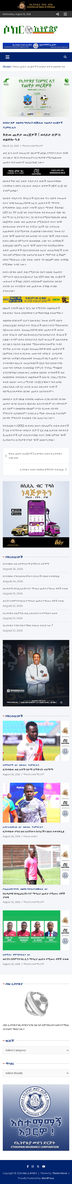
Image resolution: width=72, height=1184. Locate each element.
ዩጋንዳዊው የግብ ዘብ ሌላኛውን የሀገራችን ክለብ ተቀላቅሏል (31, 576)
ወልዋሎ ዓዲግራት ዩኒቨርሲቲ (29, 122)
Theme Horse (59, 1173)
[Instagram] (32, 1166)
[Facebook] (27, 1166)
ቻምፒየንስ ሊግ (19, 954)
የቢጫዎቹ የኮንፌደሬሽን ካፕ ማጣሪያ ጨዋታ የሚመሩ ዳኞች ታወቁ (35, 588)
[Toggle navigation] (7, 57)
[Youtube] (44, 1166)
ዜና (16, 765)
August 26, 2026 (11, 774)
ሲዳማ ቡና (7, 954)
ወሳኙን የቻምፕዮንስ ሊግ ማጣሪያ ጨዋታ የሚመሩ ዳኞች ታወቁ (33, 601)
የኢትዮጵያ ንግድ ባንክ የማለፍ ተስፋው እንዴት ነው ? (28, 625)
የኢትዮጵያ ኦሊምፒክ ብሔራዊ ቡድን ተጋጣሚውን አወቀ (30, 613)
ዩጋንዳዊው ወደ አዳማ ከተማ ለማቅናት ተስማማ (26, 563)
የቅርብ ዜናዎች (14, 716)
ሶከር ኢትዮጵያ (30, 1173)
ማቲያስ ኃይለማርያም (32, 145)
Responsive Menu (57, 14)
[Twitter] (38, 1166)
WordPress (48, 1178)
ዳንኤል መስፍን (30, 836)
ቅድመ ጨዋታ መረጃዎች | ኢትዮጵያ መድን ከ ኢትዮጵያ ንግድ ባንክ (35, 455)
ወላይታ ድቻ (8, 122)
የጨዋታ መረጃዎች (53, 122)
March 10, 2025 (11, 145)
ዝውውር (22, 765)
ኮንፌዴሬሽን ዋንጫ (11, 889)
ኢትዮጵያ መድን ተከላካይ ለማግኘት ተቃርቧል (42, 469)
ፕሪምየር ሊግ (9, 127)
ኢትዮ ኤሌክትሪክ (10, 827)
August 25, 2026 (11, 902)
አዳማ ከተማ (8, 765)
